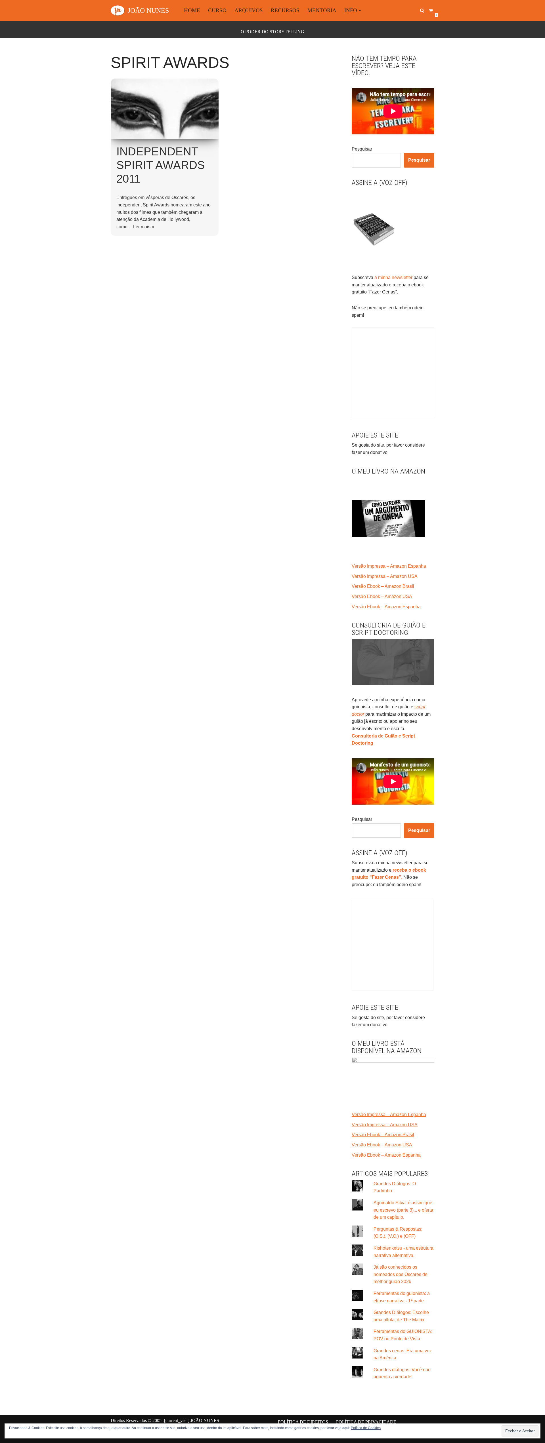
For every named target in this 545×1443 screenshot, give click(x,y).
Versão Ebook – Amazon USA (382, 596)
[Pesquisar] (422, 10)
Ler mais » (143, 226)
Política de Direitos (303, 1421)
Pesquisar (362, 149)
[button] (360, 10)
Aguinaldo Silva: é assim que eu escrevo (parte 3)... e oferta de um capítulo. (403, 1210)
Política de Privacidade (366, 1421)
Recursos (285, 10)
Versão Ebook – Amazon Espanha (386, 606)
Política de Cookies (366, 1428)
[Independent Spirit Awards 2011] (165, 109)
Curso (217, 10)
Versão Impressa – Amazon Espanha (389, 566)
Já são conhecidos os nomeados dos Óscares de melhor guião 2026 (400, 1274)
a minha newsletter (392, 277)
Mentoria (321, 10)
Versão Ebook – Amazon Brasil (383, 586)
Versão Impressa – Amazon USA (385, 576)
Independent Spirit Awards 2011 (160, 165)
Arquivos (248, 10)
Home (192, 10)
